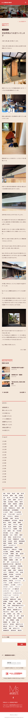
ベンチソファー (16, 595)
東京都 (4, 541)
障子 (4, 562)
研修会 (13, 622)
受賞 (4, 516)
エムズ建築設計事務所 (6, 2)
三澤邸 (16, 559)
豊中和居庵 (5, 518)
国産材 (4, 603)
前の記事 (6, 392)
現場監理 (5, 622)
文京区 (22, 539)
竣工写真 (12, 624)
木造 (14, 613)
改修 (17, 611)
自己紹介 (22, 553)
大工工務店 (5, 551)
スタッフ (5, 555)
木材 (14, 530)
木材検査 (21, 578)
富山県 (9, 526)
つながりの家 (18, 574)
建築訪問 (4, 407)
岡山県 (13, 493)
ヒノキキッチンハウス (17, 593)
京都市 (20, 524)
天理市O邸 (11, 572)
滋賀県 (4, 543)
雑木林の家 (13, 630)
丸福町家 (21, 503)
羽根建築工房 (16, 539)
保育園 (14, 522)
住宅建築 (5, 601)
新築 (21, 611)
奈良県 (9, 539)
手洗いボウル (6, 611)
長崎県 (9, 530)
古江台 (4, 514)
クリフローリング (6, 588)
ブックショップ (18, 557)
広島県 (11, 518)
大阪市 (9, 524)
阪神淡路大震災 (6, 510)
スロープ (17, 591)
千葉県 (4, 501)
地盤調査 (11, 559)
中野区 (20, 528)
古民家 (4, 570)
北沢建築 (11, 601)
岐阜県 (15, 541)
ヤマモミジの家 (11, 514)
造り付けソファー (16, 628)
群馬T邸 (11, 576)
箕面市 (21, 535)
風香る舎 (20, 630)
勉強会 (17, 532)
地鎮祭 (9, 603)
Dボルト (11, 557)
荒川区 (4, 539)
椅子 (18, 615)
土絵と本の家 (13, 566)
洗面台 (14, 618)
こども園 (10, 582)
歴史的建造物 (22, 541)
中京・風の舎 (14, 520)
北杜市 (4, 499)
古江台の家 (11, 555)
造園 (10, 628)
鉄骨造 (9, 537)
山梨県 (9, 499)
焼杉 (7, 620)
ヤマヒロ (12, 597)
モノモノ (11, 532)
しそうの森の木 (6, 568)
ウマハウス (5, 586)
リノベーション (18, 580)
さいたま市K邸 (18, 512)
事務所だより (5, 421)
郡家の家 (21, 497)
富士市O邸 (5, 495)
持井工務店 (5, 532)
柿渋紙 (10, 615)
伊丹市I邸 (11, 574)
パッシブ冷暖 (15, 497)
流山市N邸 (10, 501)
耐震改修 (5, 557)
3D (24, 580)
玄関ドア (5, 545)
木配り (18, 613)
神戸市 (15, 543)
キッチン (11, 586)
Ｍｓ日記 (4, 430)
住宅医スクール (6, 549)
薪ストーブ (11, 626)
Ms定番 (5, 508)
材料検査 (5, 615)
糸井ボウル (5, 624)
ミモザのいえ (10, 516)
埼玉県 (11, 512)
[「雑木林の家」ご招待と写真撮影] (6, 384)
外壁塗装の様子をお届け (17, 367)
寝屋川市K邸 (18, 564)
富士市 (22, 493)
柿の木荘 (17, 518)
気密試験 (9, 618)
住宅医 (19, 599)
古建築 (11, 505)
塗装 (14, 603)
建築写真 (9, 609)
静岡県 (19, 522)
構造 (16, 495)
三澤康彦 (12, 553)
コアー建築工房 (15, 588)
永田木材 (5, 580)
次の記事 (22, 392)
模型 (4, 618)
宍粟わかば (14, 549)
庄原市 (14, 570)
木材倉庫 (13, 568)
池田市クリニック (6, 578)
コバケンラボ (6, 591)
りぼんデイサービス (7, 528)
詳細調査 (21, 626)
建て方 (20, 607)
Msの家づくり (5, 416)
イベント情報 (5, 419)
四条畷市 (10, 543)
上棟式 (4, 524)
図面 (17, 553)
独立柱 (21, 572)
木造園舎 (20, 549)
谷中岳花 (5, 628)
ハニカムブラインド (7, 593)
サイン (12, 591)
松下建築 (21, 495)
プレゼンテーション (7, 595)
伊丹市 (8, 493)
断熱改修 (15, 503)
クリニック (17, 586)
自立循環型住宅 (6, 520)
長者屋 (9, 570)
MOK (11, 535)
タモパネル (20, 499)
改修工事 (11, 580)
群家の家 (17, 516)
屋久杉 (4, 522)
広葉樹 (4, 607)
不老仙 (18, 568)
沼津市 (9, 522)
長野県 (16, 501)
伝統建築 (12, 551)
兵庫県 (9, 503)
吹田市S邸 (5, 576)
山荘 (4, 497)
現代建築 (18, 551)
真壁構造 (5, 574)
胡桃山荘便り (5, 427)
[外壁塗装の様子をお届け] (6, 369)
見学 (17, 626)
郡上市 (8, 497)
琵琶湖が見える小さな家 (8, 564)
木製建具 (21, 543)
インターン (19, 584)
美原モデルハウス (19, 624)
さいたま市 (5, 512)
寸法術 (8, 605)
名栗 (21, 601)
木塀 (4, 613)
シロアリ (5, 572)
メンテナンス (5, 597)
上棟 (17, 597)
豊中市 (16, 535)
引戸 (21, 559)
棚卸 (16, 505)
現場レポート (5, 25)
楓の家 (22, 615)
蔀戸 (8, 562)
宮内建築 (19, 603)
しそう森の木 (6, 584)
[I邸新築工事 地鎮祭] (6, 377)
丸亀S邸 (17, 576)
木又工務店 (19, 530)
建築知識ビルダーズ (17, 609)
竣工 (18, 622)
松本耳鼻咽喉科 (15, 510)
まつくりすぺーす (12, 545)
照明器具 (12, 620)
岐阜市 (21, 501)
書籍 (24, 557)
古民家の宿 (20, 570)
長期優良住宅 (6, 630)
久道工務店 (5, 566)
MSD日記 (4, 413)
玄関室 (17, 620)
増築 (23, 508)
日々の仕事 (5, 553)
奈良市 (18, 508)
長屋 (18, 493)
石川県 (4, 526)
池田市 (16, 547)
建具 (4, 609)
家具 (4, 605)
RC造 (4, 530)
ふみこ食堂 (13, 584)
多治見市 (10, 541)
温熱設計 (20, 618)
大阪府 (4, 537)
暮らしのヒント (6, 410)
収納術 (16, 601)
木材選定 (9, 613)
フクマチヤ (15, 524)
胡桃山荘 (5, 626)
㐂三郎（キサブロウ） (17, 537)
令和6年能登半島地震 (7, 547)
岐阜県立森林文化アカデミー (18, 605)
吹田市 (20, 526)
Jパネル (5, 582)
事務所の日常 (13, 599)
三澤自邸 (5, 559)
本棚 (4, 493)
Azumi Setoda (15, 562)
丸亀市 (20, 505)
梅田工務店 (5, 535)
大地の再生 (20, 566)
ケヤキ (17, 572)
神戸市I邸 (18, 555)
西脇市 (4, 503)
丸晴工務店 (5, 599)
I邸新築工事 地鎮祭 (16, 374)
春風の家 (21, 520)
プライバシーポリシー (14, 714)
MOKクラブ (19, 514)
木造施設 (15, 528)
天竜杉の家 (14, 578)
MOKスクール (17, 582)
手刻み (12, 611)
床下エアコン (11, 607)
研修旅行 (15, 526)
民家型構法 (5, 505)
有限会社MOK (12, 508)
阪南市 (14, 499)
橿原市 (11, 495)
